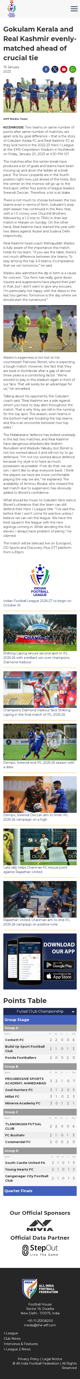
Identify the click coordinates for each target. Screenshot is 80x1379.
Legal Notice (52, 1359)
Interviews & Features (21, 1344)
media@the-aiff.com (40, 1325)
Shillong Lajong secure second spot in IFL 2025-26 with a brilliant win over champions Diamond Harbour (36, 657)
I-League (11, 1333)
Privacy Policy (28, 1359)
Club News (12, 1339)
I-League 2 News (17, 1349)
